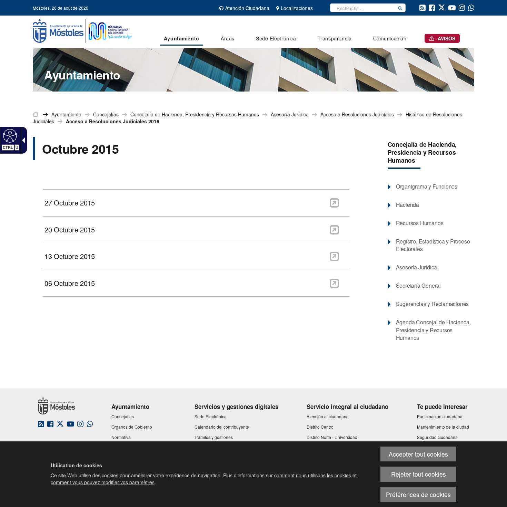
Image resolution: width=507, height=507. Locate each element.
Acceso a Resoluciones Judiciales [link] (357, 114)
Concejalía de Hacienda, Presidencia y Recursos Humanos (422, 152)
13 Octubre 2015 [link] (69, 256)
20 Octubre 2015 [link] (69, 230)
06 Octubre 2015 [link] (69, 283)
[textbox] (362, 7)
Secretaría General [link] (418, 285)
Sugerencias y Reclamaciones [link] (432, 304)
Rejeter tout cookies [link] (418, 474)
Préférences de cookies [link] (418, 494)
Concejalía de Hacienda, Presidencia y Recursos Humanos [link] (194, 114)
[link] (9, 135)
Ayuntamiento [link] (66, 114)
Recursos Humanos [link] (420, 223)
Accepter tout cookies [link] (418, 454)
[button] (400, 7)
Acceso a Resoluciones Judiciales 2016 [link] (112, 121)
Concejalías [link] (106, 114)
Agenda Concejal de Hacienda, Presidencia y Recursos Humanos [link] (433, 330)
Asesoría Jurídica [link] (290, 114)
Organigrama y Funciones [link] (426, 186)
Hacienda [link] (407, 205)
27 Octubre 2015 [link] (69, 203)
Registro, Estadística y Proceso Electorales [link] (433, 245)
